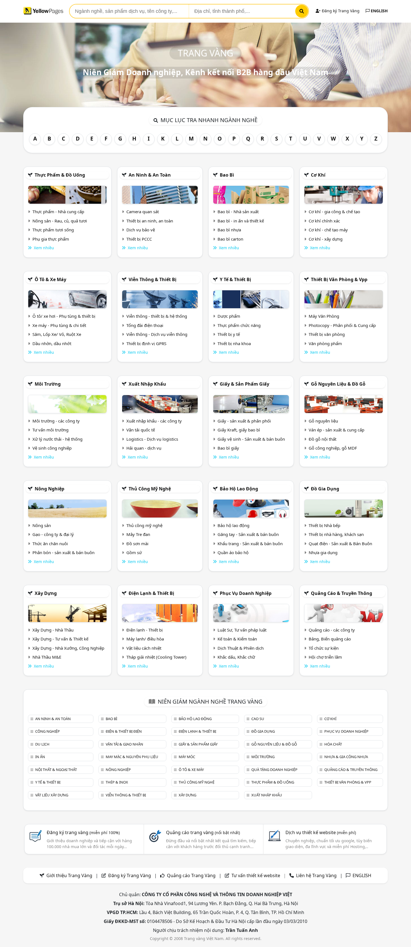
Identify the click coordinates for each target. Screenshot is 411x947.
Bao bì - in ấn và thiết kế (241, 221)
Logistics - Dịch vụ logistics (152, 439)
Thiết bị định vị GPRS (146, 343)
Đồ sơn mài (137, 543)
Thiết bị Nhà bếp (324, 525)
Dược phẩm (229, 316)
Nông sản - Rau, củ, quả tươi (59, 221)
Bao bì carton (230, 239)
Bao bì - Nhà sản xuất (238, 211)
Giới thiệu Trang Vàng (69, 875)
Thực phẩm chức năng (239, 325)
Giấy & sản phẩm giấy (244, 384)
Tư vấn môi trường (50, 430)
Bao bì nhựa (229, 229)
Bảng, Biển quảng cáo (330, 639)
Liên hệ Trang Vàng (316, 875)
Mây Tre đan (138, 534)
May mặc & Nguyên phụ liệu (132, 756)
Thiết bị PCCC (139, 239)
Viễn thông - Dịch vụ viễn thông (156, 334)
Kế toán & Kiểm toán (237, 639)
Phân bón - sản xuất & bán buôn (63, 552)
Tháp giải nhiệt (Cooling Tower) (156, 657)
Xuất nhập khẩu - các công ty (154, 421)
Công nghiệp (47, 731)
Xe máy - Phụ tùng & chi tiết (59, 325)
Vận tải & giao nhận (124, 744)
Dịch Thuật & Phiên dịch (241, 648)
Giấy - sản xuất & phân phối (244, 421)
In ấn (40, 756)
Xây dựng (46, 593)
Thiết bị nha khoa (234, 343)
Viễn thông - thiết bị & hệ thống (156, 316)
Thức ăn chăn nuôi (50, 543)
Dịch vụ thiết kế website (320, 832)
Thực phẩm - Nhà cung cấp (58, 211)
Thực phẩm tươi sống (53, 229)
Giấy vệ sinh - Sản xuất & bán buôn (251, 439)
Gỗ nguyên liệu (323, 421)
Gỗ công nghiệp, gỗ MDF (333, 448)
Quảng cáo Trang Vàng (191, 875)
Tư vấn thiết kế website (256, 875)
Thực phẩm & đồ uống (60, 175)
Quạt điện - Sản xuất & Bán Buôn (340, 543)
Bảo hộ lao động (239, 489)
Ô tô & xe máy (50, 279)
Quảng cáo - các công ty (332, 630)
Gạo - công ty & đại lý (53, 534)
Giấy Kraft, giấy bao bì (239, 430)
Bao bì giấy (228, 448)
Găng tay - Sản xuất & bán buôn (248, 534)
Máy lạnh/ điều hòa (145, 639)
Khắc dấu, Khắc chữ (236, 657)
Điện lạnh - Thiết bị (144, 630)
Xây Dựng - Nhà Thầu (53, 630)
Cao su (257, 718)
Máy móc (187, 756)
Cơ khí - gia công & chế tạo (334, 211)
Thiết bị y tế (229, 334)
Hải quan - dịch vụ (143, 448)
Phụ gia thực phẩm (50, 239)
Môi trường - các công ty (56, 421)
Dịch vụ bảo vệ (140, 229)
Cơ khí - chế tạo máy (328, 229)
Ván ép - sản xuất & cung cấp (336, 430)
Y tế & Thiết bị (235, 279)
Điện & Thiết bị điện (124, 731)
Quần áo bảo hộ (233, 552)
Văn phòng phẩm (325, 343)
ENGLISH (379, 10)
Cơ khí (318, 175)
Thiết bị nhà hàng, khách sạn (336, 534)
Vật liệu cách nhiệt (143, 648)
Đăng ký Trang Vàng (340, 10)
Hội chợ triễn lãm (325, 657)
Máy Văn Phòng (324, 316)
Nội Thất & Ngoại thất (56, 769)
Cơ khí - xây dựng (325, 239)
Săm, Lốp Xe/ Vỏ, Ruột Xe (56, 334)
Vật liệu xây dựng (51, 795)
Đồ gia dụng (325, 489)
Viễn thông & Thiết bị (152, 279)
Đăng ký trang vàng (83, 832)
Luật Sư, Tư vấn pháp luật (242, 630)
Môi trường (48, 384)
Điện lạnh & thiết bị (151, 593)
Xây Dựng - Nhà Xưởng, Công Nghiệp (68, 648)
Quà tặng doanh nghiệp (274, 769)
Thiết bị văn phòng (327, 334)
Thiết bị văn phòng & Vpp (339, 279)
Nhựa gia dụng (323, 552)
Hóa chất (333, 744)
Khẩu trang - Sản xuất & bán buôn (250, 543)
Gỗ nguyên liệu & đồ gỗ (338, 384)
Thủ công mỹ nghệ (150, 489)
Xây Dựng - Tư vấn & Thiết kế (60, 639)
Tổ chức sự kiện (324, 648)
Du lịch (42, 744)
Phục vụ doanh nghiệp (245, 593)
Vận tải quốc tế (140, 430)
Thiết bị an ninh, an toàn (149, 221)
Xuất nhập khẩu (147, 384)
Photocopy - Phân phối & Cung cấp (342, 325)
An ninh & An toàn (150, 175)
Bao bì (227, 175)
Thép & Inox (117, 782)
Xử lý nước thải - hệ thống (57, 439)
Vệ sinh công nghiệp (52, 448)
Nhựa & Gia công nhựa (346, 756)
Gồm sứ (134, 552)
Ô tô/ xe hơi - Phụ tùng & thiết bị (63, 316)
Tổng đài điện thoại (144, 325)
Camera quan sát (142, 211)
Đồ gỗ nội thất (322, 439)
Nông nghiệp (49, 489)
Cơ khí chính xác (324, 221)
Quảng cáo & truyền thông (341, 593)
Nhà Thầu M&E (46, 657)
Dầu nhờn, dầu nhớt (51, 343)
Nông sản (41, 525)
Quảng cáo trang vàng (203, 832)
